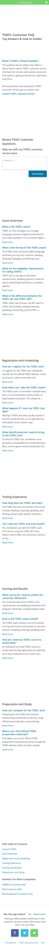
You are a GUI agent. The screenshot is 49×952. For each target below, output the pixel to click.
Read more (7, 242)
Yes (29, 914)
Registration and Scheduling (16, 858)
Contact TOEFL (9, 849)
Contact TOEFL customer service (18, 93)
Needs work (39, 914)
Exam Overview (9, 853)
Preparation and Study (13, 872)
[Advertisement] (24, 116)
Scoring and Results (12, 867)
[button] (46, 2)
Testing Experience (11, 863)
